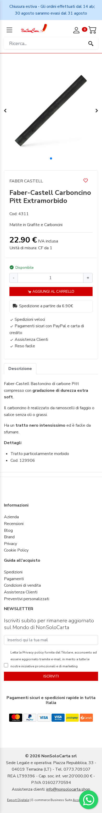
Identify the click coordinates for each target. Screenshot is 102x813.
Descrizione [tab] (20, 369)
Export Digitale (18, 800)
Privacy (10, 544)
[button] (51, 158)
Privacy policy (33, 652)
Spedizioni (13, 572)
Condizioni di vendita (22, 585)
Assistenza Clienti (20, 592)
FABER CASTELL (26, 181)
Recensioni (14, 524)
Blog (8, 530)
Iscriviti (51, 676)
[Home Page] (34, 28)
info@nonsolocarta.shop (68, 789)
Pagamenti (14, 579)
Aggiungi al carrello (52, 291)
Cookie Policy (16, 550)
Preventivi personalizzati (26, 599)
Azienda (11, 517)
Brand (9, 537)
